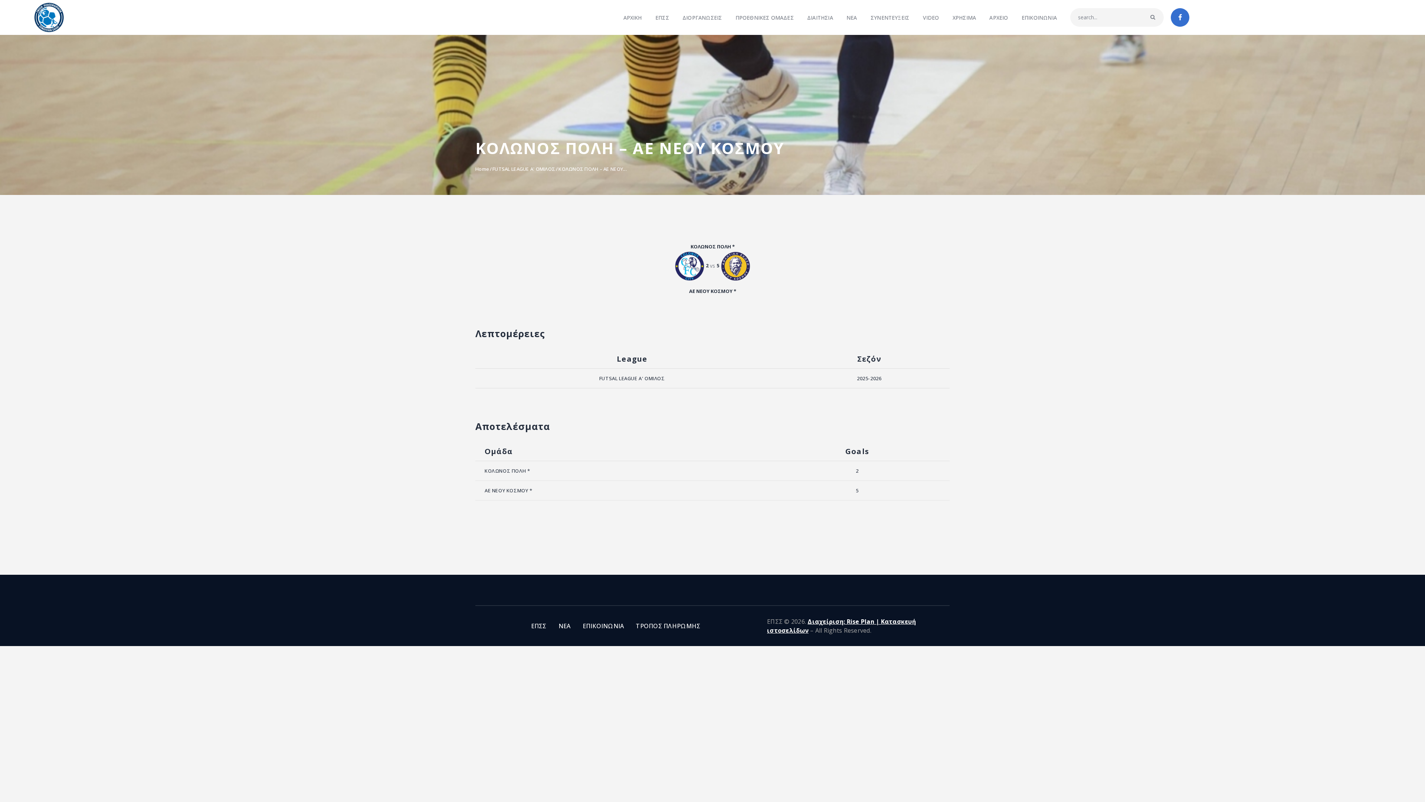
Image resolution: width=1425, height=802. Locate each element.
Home (482, 169)
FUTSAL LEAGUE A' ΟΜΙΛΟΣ (523, 169)
